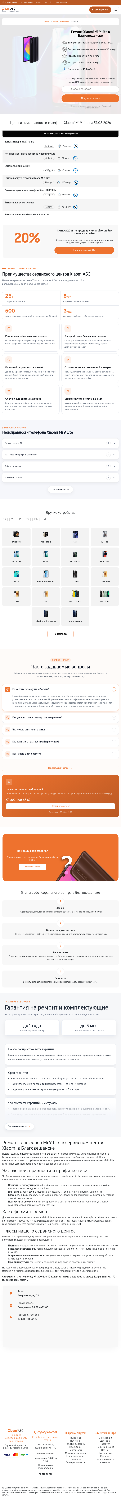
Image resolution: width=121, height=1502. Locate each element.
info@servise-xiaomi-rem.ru (47, 1439)
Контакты (105, 1456)
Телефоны (75, 1437)
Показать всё (60, 634)
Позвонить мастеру (60, 806)
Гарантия (105, 1443)
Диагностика (105, 1453)
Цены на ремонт (105, 1447)
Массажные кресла (75, 1453)
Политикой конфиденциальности (96, 107)
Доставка (105, 1440)
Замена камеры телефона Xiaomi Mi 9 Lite (27, 214)
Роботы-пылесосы (75, 1443)
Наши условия (15, 1441)
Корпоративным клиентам (105, 1461)
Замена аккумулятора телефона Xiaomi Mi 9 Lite (30, 190)
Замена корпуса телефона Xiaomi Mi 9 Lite (27, 178)
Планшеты (75, 1459)
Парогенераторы (75, 1456)
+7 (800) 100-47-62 (60, 2)
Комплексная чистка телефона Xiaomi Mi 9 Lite (30, 153)
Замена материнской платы (19, 141)
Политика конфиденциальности (15, 1437)
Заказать (76, 146)
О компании (105, 1437)
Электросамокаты (75, 1462)
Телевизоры (75, 1450)
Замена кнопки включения (19, 202)
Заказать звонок (32, 866)
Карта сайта (46, 1473)
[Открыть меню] (116, 10)
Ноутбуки (75, 1440)
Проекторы (75, 1447)
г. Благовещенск (11, 2)
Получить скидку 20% (84, 250)
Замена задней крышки (17, 166)
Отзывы (105, 1450)
